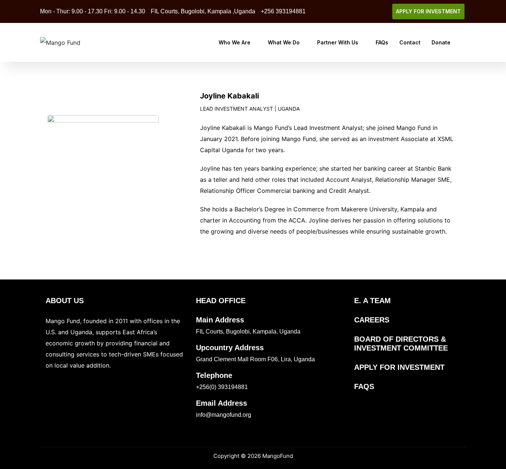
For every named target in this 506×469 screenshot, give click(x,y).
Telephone (214, 375)
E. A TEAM (372, 301)
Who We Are (234, 42)
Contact (409, 42)
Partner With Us (337, 42)
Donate (441, 42)
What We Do (284, 42)
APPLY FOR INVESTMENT (399, 367)
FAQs (382, 42)
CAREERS (371, 320)
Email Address (221, 403)
